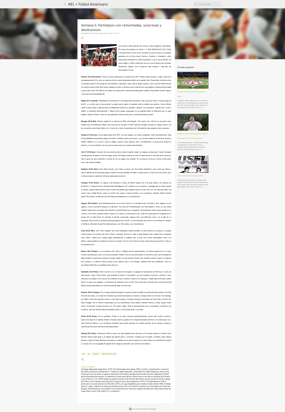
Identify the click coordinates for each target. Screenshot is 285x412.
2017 (83, 354)
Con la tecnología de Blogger (144, 409)
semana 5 (96, 354)
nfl (89, 354)
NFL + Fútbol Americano (88, 4)
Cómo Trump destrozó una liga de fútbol (190, 176)
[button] (82, 38)
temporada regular (109, 354)
